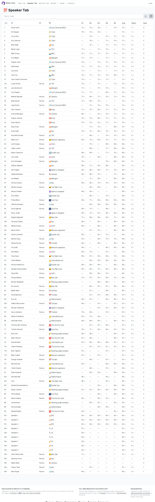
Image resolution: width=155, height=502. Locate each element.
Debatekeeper (121, 493)
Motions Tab (44, 3)
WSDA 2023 (10, 3)
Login (150, 3)
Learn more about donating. (31, 493)
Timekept (102, 493)
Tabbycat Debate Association (140, 493)
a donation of (16, 493)
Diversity (71, 3)
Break (62, 3)
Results (54, 3)
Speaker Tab (32, 3)
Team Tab (22, 3)
